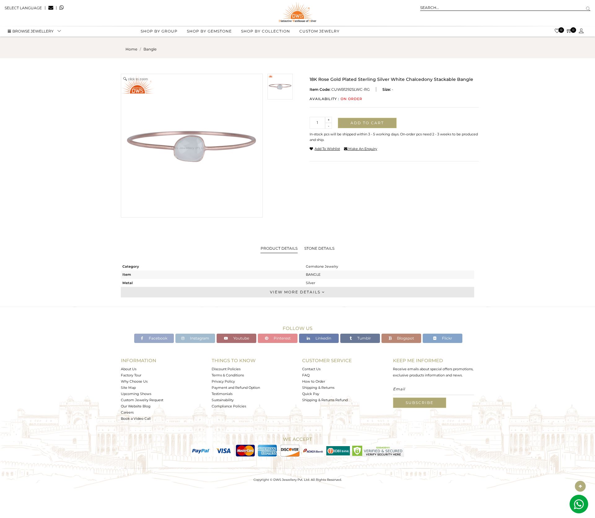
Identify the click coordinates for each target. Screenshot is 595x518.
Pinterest (282, 338)
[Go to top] (580, 486)
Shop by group (159, 31)
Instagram (199, 338)
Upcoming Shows (136, 394)
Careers (127, 412)
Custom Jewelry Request (142, 400)
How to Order (313, 381)
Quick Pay (310, 394)
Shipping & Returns (318, 387)
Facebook (157, 338)
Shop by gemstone (209, 31)
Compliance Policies (229, 406)
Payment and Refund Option (236, 387)
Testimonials (222, 394)
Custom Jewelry (319, 31)
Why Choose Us (134, 381)
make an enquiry (362, 149)
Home (131, 49)
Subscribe (420, 402)
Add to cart (367, 123)
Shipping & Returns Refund (325, 400)
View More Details (296, 292)
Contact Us (311, 369)
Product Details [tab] (279, 248)
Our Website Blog (136, 406)
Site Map (128, 387)
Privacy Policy (223, 381)
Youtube (240, 338)
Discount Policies (226, 369)
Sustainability (223, 400)
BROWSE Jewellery (33, 31)
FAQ (306, 375)
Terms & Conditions (228, 375)
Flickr (446, 338)
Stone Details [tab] (319, 248)
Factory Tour (131, 375)
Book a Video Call (136, 418)
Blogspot (405, 338)
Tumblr (363, 338)
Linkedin (323, 338)
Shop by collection (265, 31)
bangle (149, 49)
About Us (128, 369)
